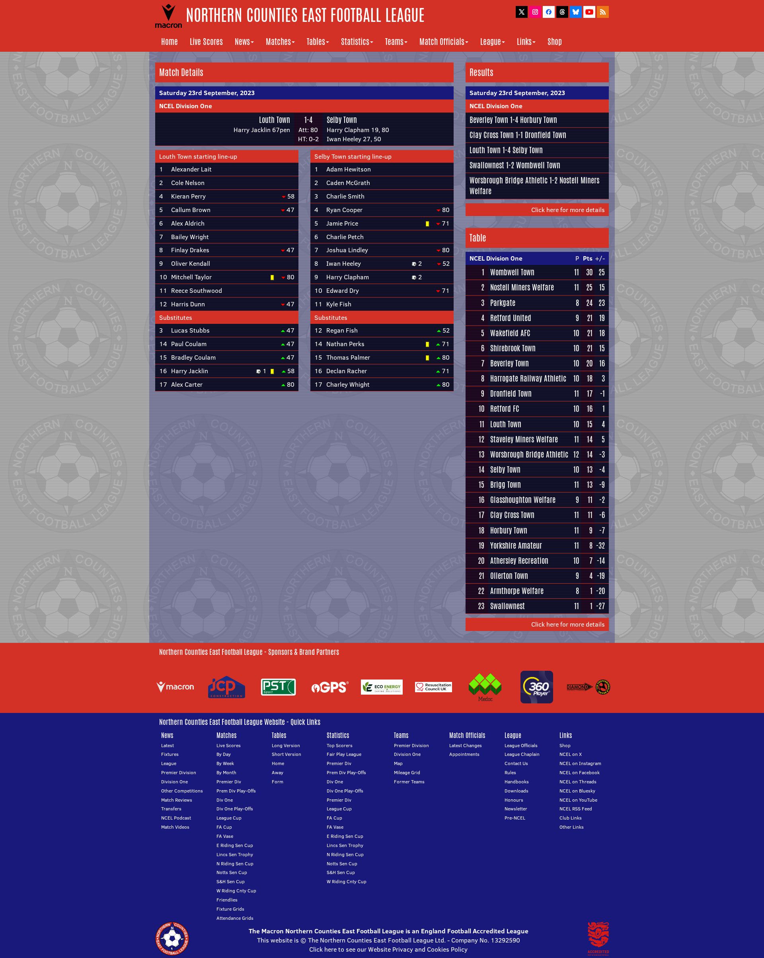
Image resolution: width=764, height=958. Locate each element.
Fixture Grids (230, 908)
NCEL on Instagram (580, 763)
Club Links (570, 817)
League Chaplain (522, 754)
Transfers (171, 808)
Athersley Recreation (519, 560)
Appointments (464, 754)
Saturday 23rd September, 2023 (207, 92)
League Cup (229, 817)
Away (277, 772)
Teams (394, 41)
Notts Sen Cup (231, 872)
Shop (555, 41)
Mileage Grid (407, 772)
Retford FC (504, 408)
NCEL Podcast (176, 817)
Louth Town (274, 119)
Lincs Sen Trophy (234, 854)
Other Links (571, 827)
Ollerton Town (509, 575)
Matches (278, 41)
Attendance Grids (234, 918)
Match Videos (175, 827)
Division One (174, 781)
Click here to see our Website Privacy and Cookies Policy (388, 949)
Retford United (510, 317)
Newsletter (516, 808)
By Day (223, 754)
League (490, 41)
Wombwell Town (538, 165)
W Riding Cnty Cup (236, 890)
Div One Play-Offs (234, 808)
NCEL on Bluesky (577, 790)
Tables (316, 41)
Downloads (516, 790)
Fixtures (170, 754)
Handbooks (517, 781)
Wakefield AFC (510, 333)
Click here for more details (568, 209)
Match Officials (441, 41)
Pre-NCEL (515, 817)
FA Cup (224, 827)
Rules (510, 772)
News (242, 41)
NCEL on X (570, 754)
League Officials (521, 745)
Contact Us (516, 763)
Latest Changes (465, 745)
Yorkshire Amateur (516, 545)
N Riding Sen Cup (234, 863)
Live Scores (206, 41)
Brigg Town (505, 484)
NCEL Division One (185, 105)
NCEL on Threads (577, 781)
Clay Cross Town (492, 134)
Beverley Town (489, 119)
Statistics (355, 41)
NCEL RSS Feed (575, 808)
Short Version (286, 754)
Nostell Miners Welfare (522, 287)
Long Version (286, 745)
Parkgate (502, 302)
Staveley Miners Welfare (524, 439)
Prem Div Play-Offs (236, 790)
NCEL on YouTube (578, 799)
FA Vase (224, 836)
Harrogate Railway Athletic (528, 378)
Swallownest (487, 165)
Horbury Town (538, 119)
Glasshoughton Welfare (522, 499)
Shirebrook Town (513, 348)
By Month (226, 772)
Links (524, 41)
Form (277, 781)
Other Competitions (182, 790)
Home (169, 41)
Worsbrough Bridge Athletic (509, 180)
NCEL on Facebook (579, 772)
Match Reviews (176, 799)
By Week (225, 763)
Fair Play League (344, 754)
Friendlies (227, 899)
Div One (224, 799)
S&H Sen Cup (230, 881)
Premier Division (178, 772)
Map (398, 763)
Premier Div (228, 781)
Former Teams (409, 781)
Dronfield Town (545, 134)
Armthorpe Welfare (517, 590)
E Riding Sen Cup (234, 845)
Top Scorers (340, 745)
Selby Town (342, 119)
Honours (514, 799)
